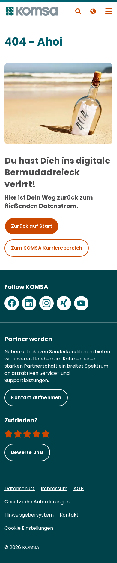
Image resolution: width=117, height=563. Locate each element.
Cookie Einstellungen (28, 528)
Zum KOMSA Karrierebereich (46, 247)
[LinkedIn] (29, 303)
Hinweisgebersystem (29, 514)
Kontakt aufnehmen (36, 397)
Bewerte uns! (27, 452)
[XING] (64, 303)
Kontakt (69, 514)
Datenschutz (19, 488)
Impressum (54, 488)
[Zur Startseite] (31, 11)
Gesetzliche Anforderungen (37, 501)
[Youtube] (81, 303)
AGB (79, 488)
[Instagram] (46, 303)
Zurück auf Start (31, 226)
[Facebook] (11, 303)
